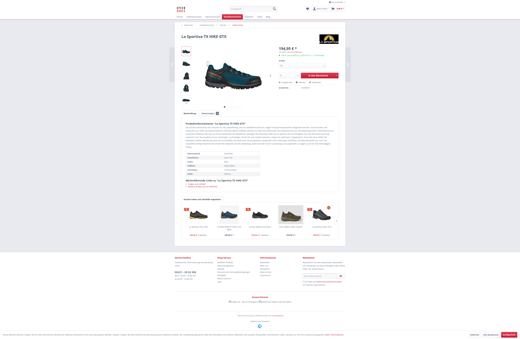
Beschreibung (190, 113)
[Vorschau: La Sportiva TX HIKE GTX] (186, 51)
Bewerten (316, 82)
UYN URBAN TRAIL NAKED (291, 227)
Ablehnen (474, 334)
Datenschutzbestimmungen (329, 281)
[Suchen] (274, 9)
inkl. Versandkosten (294, 52)
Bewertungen (210, 113)
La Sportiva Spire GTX (321, 227)
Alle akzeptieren (490, 334)
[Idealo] (275, 304)
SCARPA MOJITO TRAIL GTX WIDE (229, 228)
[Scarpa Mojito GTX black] (260, 214)
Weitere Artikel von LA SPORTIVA (202, 186)
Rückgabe (221, 275)
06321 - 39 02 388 (185, 272)
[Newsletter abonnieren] (341, 276)
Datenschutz (265, 272)
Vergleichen (286, 82)
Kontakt (220, 269)
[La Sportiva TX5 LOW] (198, 214)
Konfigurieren (509, 334)
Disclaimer (265, 269)
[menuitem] (253, 9)
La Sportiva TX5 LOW (198, 227)
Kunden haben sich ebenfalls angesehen (202, 199)
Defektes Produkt (225, 262)
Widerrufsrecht (224, 278)
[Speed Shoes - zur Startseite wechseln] (181, 9)
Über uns (264, 265)
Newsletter (265, 262)
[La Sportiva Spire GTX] (322, 214)
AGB (219, 282)
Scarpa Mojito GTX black (260, 227)
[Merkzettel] (308, 9)
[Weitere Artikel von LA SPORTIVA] (329, 39)
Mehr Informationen (334, 334)
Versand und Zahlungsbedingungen (233, 272)
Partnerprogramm (225, 265)
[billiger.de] (243, 304)
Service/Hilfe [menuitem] (337, 2)
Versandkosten (277, 315)
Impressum (265, 275)
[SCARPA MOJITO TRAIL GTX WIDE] (229, 214)
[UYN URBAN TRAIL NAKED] (291, 214)
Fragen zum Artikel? (197, 184)
